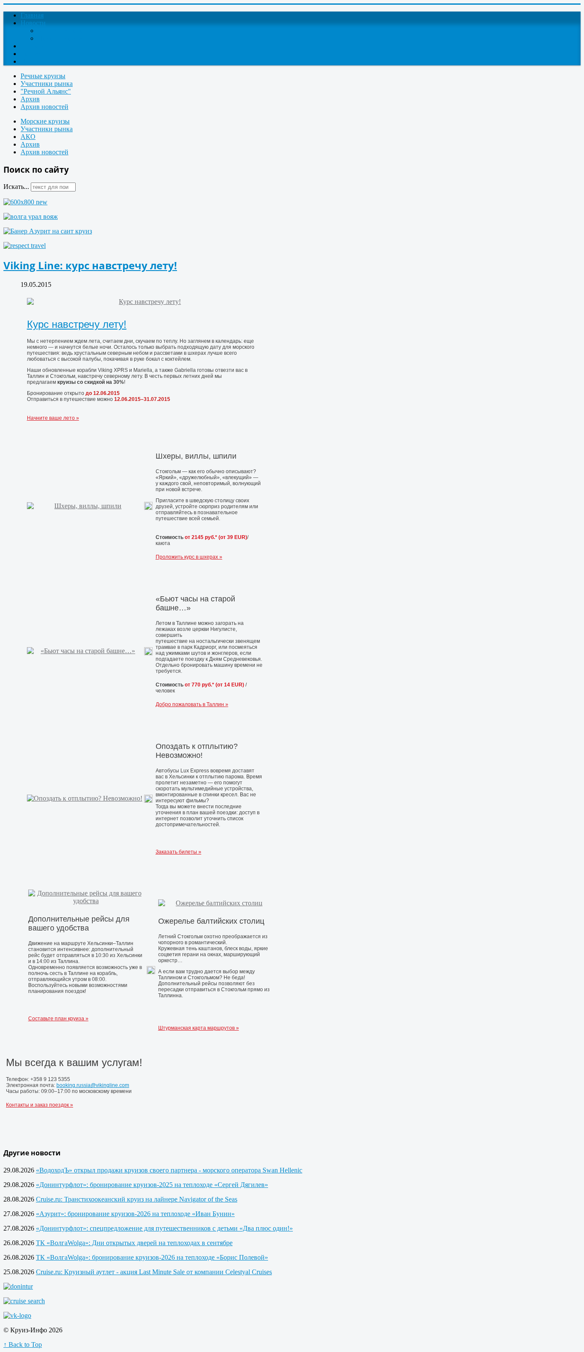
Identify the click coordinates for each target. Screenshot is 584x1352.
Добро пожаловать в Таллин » (192, 704)
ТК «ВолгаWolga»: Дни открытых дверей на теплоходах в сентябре (134, 1242)
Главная (32, 15)
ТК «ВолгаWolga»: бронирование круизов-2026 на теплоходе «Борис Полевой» (152, 1257)
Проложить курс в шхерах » (189, 557)
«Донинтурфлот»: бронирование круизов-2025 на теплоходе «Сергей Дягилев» (152, 1184)
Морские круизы (45, 121)
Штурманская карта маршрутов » (198, 1028)
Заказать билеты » (178, 852)
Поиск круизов (43, 61)
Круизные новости (65, 30)
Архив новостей (44, 106)
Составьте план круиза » (58, 1019)
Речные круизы (43, 76)
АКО (28, 136)
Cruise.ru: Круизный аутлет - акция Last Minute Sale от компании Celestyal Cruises (154, 1271)
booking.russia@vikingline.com (92, 1085)
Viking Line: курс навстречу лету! (90, 265)
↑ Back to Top (22, 1344)
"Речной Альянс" (46, 91)
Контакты (35, 53)
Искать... (16, 186)
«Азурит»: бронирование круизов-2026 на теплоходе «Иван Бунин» (135, 1213)
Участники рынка (47, 83)
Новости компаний (66, 38)
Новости (33, 23)
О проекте (35, 46)
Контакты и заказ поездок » (39, 1105)
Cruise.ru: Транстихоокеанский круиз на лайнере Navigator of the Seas (136, 1199)
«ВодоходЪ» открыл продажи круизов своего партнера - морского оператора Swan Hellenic (169, 1170)
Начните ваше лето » (53, 418)
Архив (30, 99)
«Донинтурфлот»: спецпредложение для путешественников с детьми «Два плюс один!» (164, 1228)
